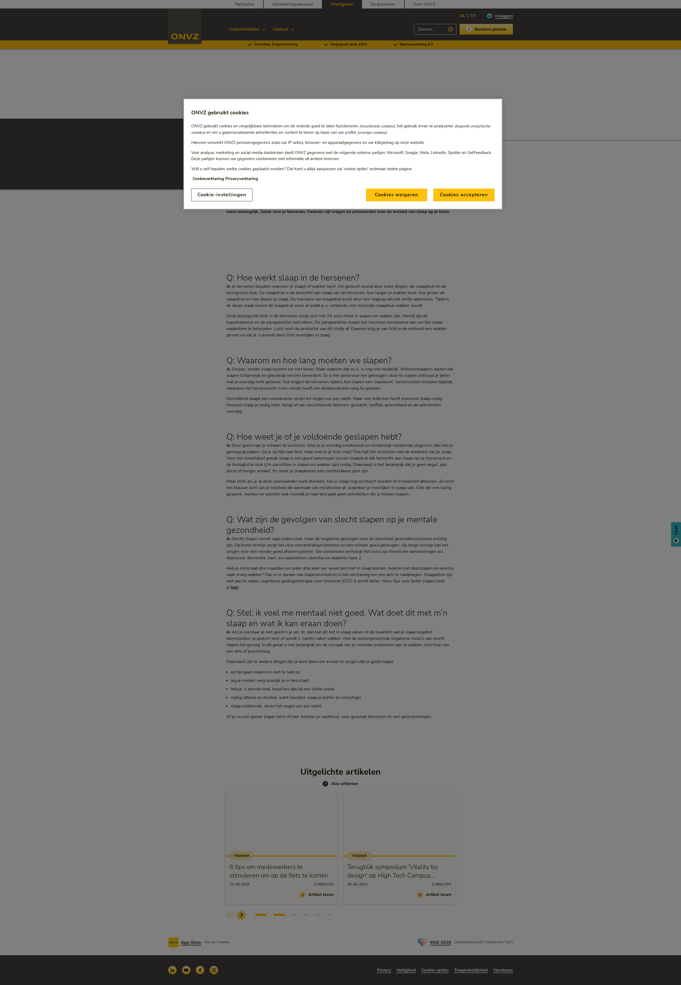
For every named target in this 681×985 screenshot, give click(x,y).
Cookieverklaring (208, 178)
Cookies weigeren (396, 194)
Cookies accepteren (464, 194)
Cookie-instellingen (221, 194)
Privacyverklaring (241, 178)
